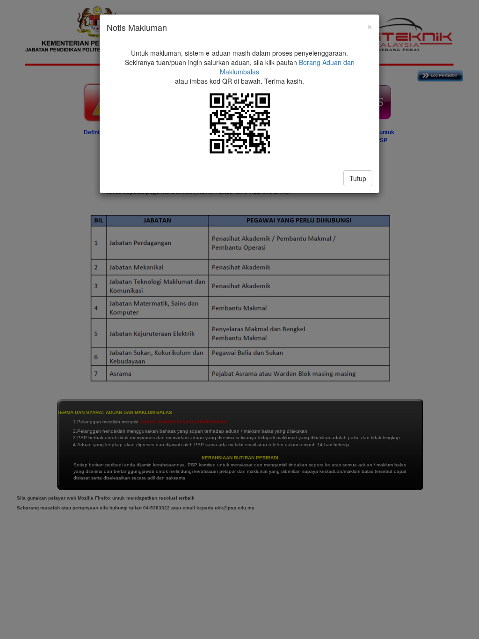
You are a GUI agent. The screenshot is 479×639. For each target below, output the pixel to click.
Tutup (357, 178)
